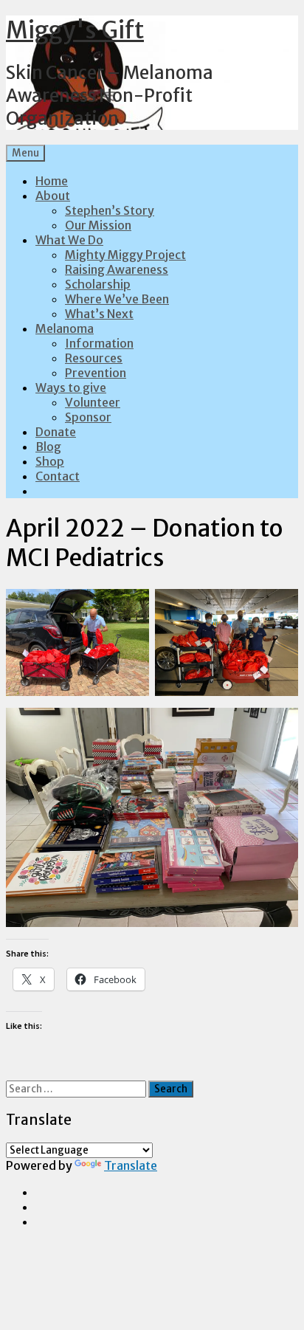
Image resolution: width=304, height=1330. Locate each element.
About (52, 195)
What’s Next (99, 313)
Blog (48, 446)
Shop (49, 461)
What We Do (69, 239)
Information (99, 343)
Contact (57, 476)
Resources (93, 358)
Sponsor (88, 417)
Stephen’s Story (109, 210)
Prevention (95, 372)
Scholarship (98, 284)
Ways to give (70, 387)
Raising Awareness (116, 269)
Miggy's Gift (75, 30)
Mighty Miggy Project (125, 254)
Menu (25, 153)
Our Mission (98, 225)
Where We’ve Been (117, 299)
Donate (55, 431)
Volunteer (92, 402)
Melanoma (64, 328)
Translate (130, 1165)
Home (51, 180)
